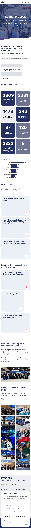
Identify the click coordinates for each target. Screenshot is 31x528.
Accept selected (20, 516)
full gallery (4, 399)
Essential (7, 508)
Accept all (7, 516)
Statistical (16, 508)
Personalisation (18, 511)
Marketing (8, 511)
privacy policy (7, 505)
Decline (6, 521)
